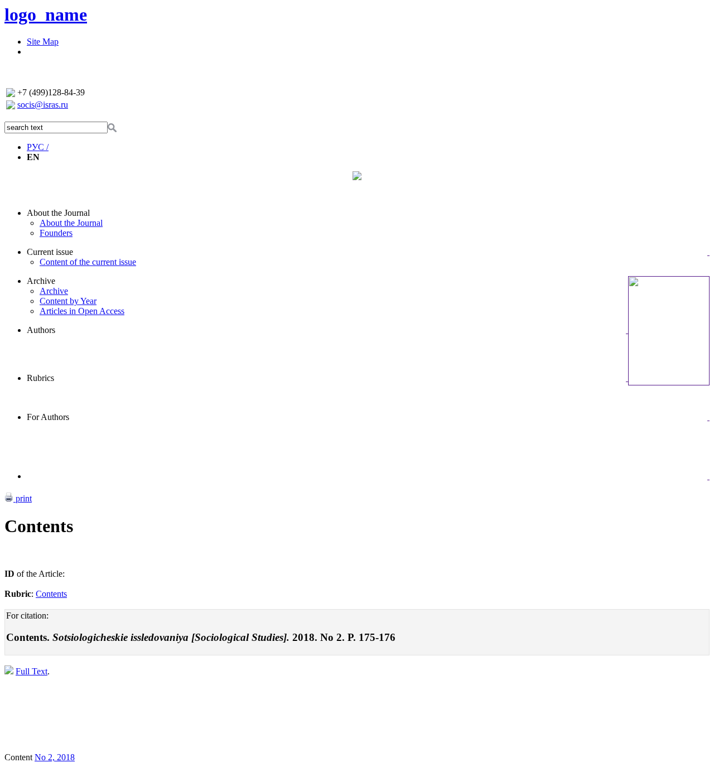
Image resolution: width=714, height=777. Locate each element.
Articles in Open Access (82, 311)
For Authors (48, 417)
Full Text (31, 671)
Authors (41, 330)
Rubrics (40, 378)
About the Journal (58, 213)
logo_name (45, 14)
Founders (56, 233)
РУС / (38, 147)
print (22, 498)
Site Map (43, 41)
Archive (41, 281)
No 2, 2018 (55, 757)
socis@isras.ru (42, 104)
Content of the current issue (88, 262)
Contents (51, 594)
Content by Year (68, 301)
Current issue (50, 252)
